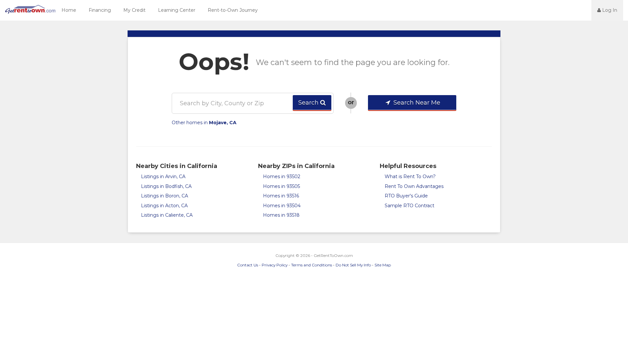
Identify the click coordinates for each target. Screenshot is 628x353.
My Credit (134, 10)
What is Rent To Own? (410, 176)
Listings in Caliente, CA (167, 215)
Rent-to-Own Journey (233, 10)
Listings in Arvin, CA (163, 176)
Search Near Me (416, 102)
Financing (100, 10)
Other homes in (204, 123)
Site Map (383, 264)
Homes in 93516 (281, 196)
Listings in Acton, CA (164, 206)
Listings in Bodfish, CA (166, 186)
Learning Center (176, 10)
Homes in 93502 (281, 176)
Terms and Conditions (311, 264)
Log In (609, 10)
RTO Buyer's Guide (406, 196)
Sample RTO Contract (409, 206)
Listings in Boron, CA (164, 196)
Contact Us (247, 264)
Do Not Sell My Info (353, 264)
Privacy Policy (275, 264)
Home (68, 10)
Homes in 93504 (282, 206)
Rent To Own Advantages (414, 186)
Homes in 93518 (281, 215)
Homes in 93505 (281, 186)
